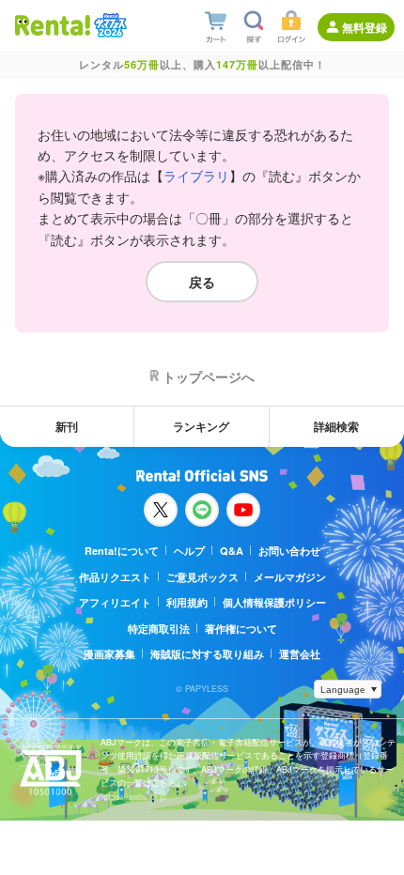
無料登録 (364, 27)
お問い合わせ (289, 551)
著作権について (241, 629)
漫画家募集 (109, 654)
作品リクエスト (115, 577)
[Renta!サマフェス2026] (108, 25)
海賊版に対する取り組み (207, 654)
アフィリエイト (115, 602)
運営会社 (299, 654)
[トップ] (52, 25)
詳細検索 (336, 426)
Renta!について (122, 551)
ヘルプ (189, 551)
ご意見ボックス (202, 577)
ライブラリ (196, 175)
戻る (202, 281)
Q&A (231, 551)
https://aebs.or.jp (133, 797)
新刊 (66, 426)
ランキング (201, 426)
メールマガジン (290, 577)
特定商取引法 (159, 629)
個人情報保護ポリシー (274, 602)
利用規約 (187, 602)
